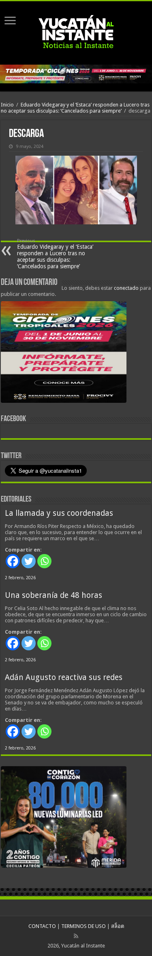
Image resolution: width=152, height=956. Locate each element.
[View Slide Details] (63, 353)
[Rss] (76, 936)
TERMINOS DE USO (83, 926)
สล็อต (117, 926)
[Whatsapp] (44, 561)
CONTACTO (42, 926)
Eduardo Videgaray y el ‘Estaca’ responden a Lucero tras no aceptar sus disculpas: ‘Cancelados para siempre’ (75, 108)
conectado (126, 288)
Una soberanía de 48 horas (53, 595)
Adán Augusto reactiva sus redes (63, 677)
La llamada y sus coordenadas (59, 513)
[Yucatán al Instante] (76, 32)
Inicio (7, 105)
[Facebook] (13, 561)
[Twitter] (28, 561)
